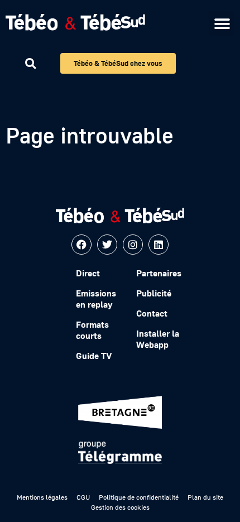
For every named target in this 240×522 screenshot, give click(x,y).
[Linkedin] (158, 244)
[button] (221, 23)
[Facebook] (81, 244)
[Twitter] (107, 244)
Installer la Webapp (157, 339)
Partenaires (158, 273)
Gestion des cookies (120, 507)
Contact (151, 313)
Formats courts (92, 330)
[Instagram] (133, 244)
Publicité (153, 293)
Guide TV (94, 355)
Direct (88, 273)
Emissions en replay (96, 299)
